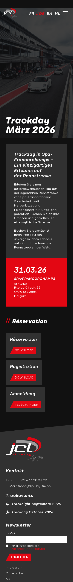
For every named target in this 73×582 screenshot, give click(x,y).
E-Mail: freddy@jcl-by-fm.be (28, 486)
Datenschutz (16, 573)
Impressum (14, 567)
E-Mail (11, 533)
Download (24, 350)
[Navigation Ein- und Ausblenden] (66, 13)
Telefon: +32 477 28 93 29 (26, 480)
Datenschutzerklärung (27, 549)
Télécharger (26, 404)
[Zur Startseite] (24, 450)
